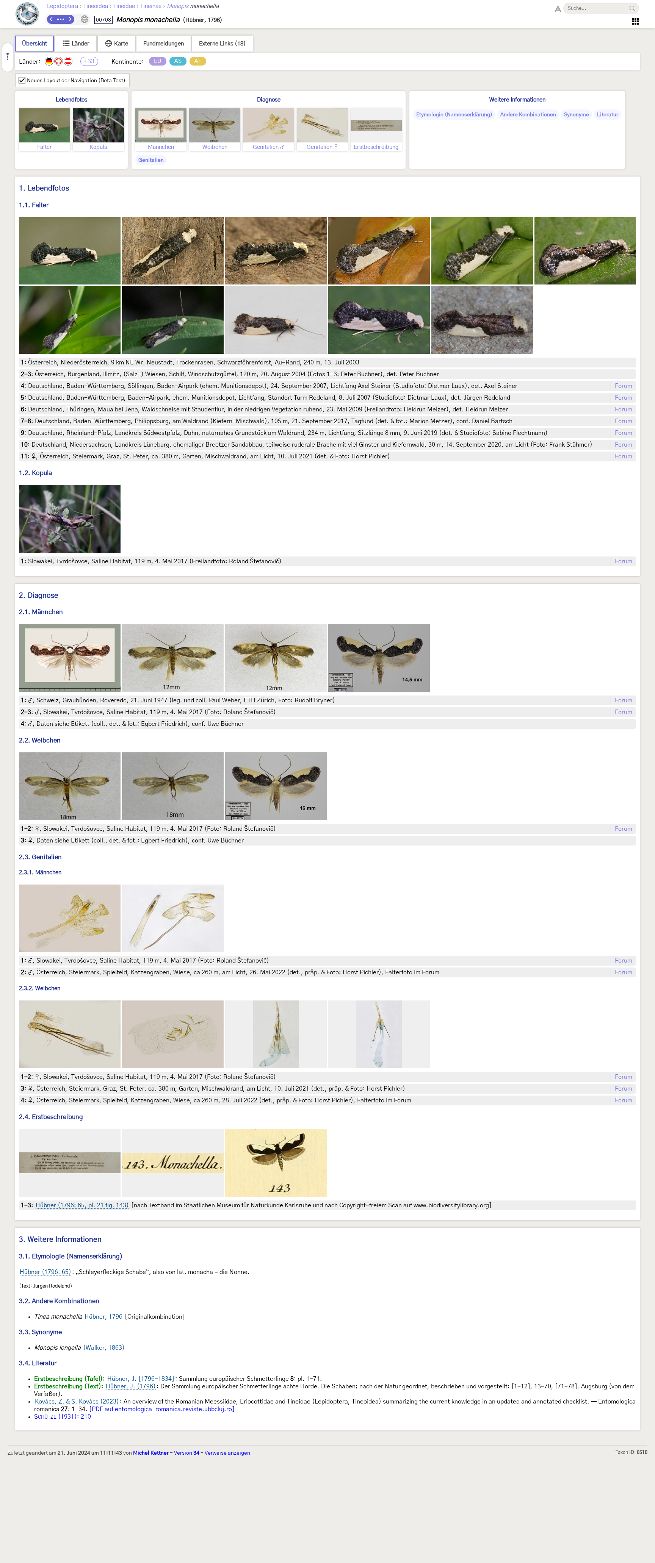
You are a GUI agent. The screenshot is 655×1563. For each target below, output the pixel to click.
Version (186, 1453)
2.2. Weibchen (40, 740)
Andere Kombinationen (528, 114)
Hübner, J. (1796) (131, 1386)
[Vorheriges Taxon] (51, 19)
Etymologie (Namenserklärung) (454, 114)
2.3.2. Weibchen (39, 989)
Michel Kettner (151, 1453)
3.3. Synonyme (40, 1332)
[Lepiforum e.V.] (27, 15)
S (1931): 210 (62, 1417)
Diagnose (268, 100)
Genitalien (151, 160)
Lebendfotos (71, 100)
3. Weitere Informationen (60, 1239)
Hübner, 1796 (103, 1317)
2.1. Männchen (41, 612)
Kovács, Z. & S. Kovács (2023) (77, 1402)
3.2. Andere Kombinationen (59, 1301)
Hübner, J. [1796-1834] (140, 1379)
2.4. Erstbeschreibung (51, 1117)
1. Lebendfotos (44, 188)
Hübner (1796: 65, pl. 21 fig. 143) (82, 1205)
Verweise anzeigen (227, 1453)
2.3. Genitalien (40, 857)
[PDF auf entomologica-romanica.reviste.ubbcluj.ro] (162, 1409)
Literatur (607, 114)
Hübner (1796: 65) (45, 1272)
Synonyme (576, 114)
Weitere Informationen (517, 100)
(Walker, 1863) (104, 1348)
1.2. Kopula (35, 473)
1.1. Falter (34, 205)
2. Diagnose (38, 595)
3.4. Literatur (37, 1363)
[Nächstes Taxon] (69, 19)
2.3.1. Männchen (40, 872)
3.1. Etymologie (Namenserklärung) (71, 1256)
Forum (623, 386)
